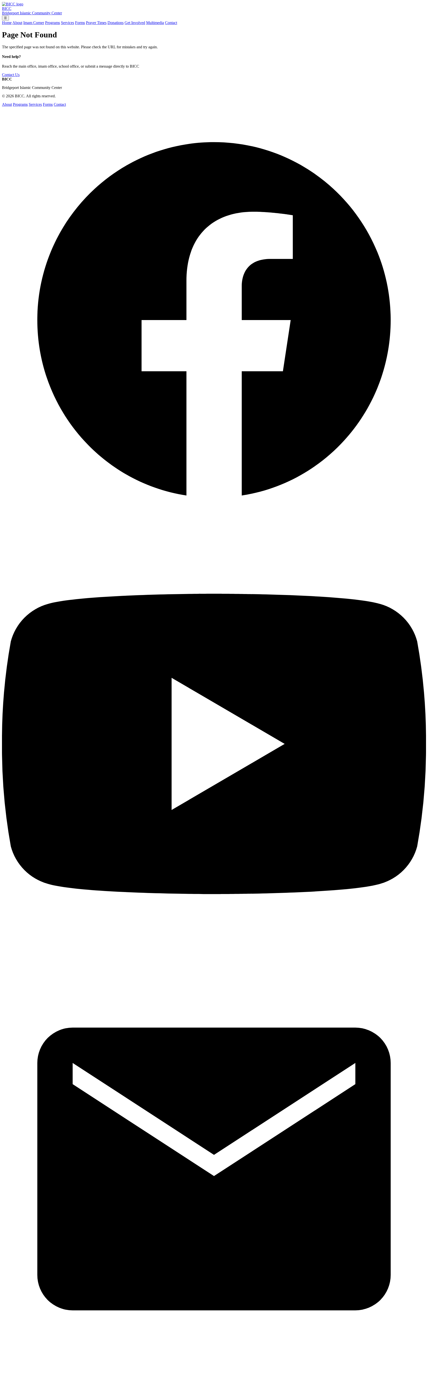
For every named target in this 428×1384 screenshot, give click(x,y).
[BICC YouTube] (214, 954)
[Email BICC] (214, 1380)
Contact (171, 23)
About (17, 23)
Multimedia (155, 23)
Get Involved (135, 23)
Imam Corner (33, 23)
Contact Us (11, 75)
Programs (52, 23)
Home (7, 23)
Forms (80, 23)
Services (67, 23)
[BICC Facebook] (214, 529)
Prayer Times (96, 23)
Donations (115, 23)
